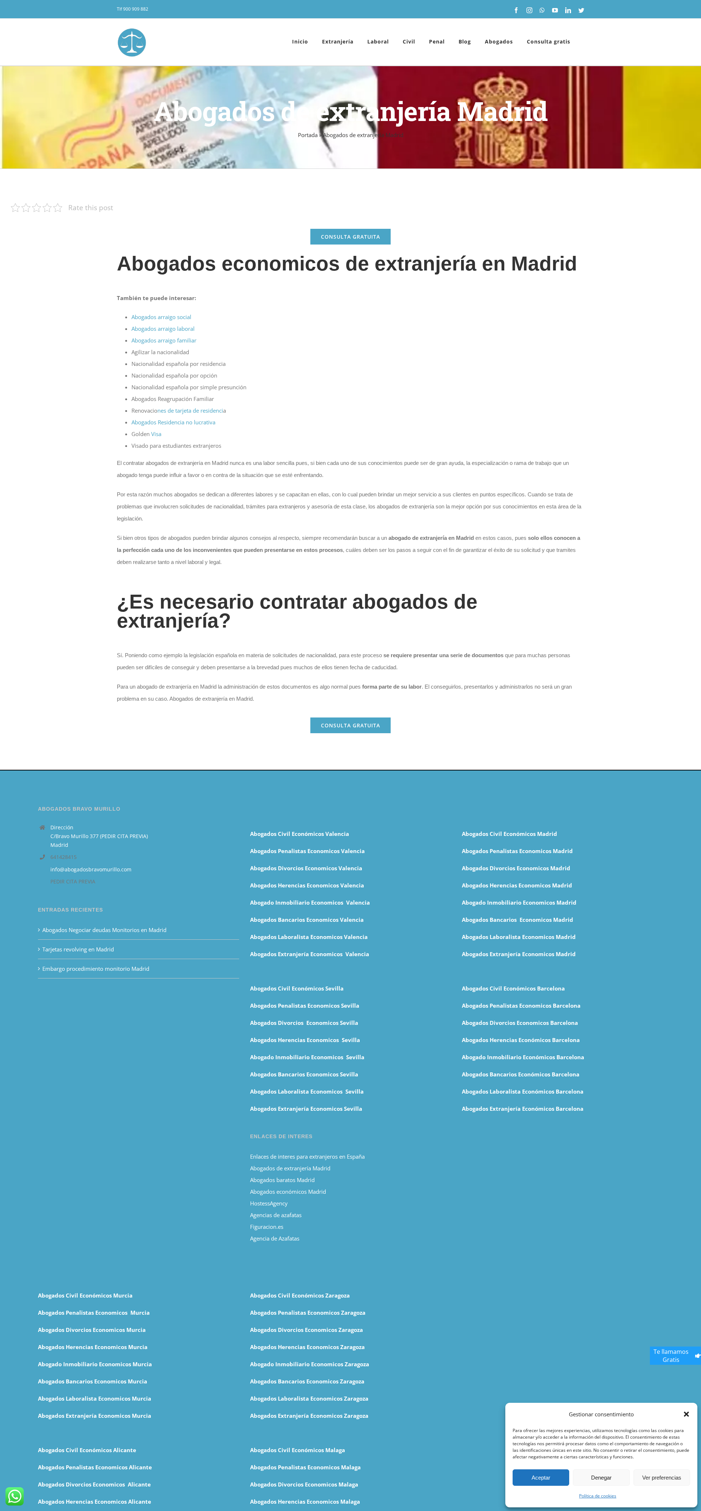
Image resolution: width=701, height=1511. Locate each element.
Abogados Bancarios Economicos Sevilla (304, 1074)
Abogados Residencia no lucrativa (173, 422)
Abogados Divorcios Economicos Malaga (304, 1484)
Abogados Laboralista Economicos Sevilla (307, 1091)
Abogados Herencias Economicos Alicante (94, 1501)
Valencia (352, 919)
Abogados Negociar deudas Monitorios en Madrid (105, 930)
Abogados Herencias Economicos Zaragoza (307, 1347)
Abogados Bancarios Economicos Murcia (92, 1381)
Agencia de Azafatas (274, 1238)
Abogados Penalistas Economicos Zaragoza (307, 1312)
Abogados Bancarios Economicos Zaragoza (307, 1381)
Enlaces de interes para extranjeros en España (307, 1156)
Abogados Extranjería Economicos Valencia (309, 954)
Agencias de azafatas (276, 1215)
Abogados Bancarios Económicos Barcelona (520, 1074)
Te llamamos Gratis (671, 1356)
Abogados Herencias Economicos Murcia (93, 1347)
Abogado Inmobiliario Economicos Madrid (519, 902)
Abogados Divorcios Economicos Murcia (92, 1329)
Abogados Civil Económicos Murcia (85, 1295)
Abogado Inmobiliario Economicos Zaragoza (309, 1364)
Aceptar (541, 1477)
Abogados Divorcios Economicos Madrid (516, 868)
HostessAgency (269, 1203)
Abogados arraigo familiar (163, 340)
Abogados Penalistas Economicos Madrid (518, 851)
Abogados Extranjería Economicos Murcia (94, 1415)
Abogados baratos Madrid (282, 1180)
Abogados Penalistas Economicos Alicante (95, 1467)
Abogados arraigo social (161, 317)
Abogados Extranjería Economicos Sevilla (306, 1108)
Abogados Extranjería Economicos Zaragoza (309, 1415)
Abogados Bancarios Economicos (295, 919)
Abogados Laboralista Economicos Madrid (519, 936)
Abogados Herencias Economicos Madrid (517, 885)
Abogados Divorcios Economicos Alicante (94, 1484)
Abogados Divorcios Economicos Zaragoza (306, 1329)
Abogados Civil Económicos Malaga (297, 1450)
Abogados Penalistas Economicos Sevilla (304, 1005)
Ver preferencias (661, 1477)
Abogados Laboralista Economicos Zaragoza (309, 1398)
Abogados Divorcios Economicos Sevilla (304, 1022)
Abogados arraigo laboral (163, 328)
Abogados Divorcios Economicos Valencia (306, 868)
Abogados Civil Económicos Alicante (87, 1450)
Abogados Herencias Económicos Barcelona (521, 1040)
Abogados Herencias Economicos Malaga (305, 1501)
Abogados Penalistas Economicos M (86, 1312)
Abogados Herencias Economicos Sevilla (305, 1040)
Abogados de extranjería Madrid (290, 1168)
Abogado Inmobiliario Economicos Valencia (310, 902)
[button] (686, 1414)
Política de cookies (597, 1496)
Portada (308, 135)
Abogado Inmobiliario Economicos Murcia (95, 1364)
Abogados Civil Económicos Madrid (509, 833)
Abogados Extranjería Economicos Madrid (519, 954)
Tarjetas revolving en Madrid (78, 949)
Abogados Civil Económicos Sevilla (297, 988)
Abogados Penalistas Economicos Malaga (305, 1467)
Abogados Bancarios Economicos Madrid (517, 919)
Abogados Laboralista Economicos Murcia (94, 1398)
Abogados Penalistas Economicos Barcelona (522, 1005)
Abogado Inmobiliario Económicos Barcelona (523, 1057)
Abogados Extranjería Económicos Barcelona (522, 1108)
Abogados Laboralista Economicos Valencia (309, 936)
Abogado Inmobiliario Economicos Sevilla (307, 1057)
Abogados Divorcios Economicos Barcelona (520, 1022)
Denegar (601, 1477)
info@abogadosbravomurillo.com (90, 869)
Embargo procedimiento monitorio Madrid (95, 968)
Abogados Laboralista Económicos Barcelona (522, 1091)
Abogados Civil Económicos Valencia (299, 833)
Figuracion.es (266, 1226)
